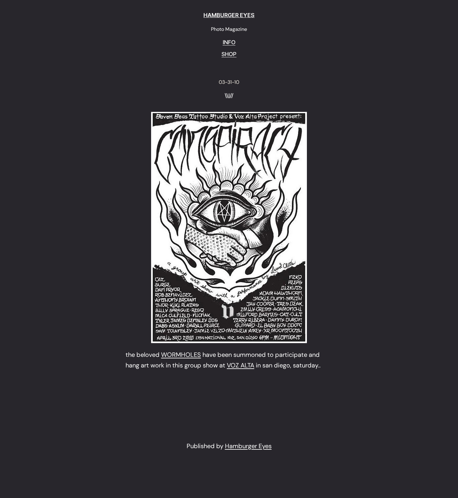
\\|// (229, 96)
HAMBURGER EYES (229, 15)
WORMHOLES (181, 355)
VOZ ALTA (240, 365)
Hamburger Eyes (248, 446)
